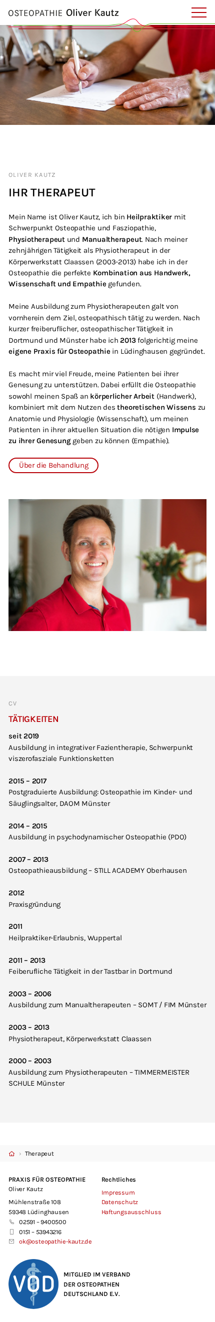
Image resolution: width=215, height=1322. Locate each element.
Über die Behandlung (53, 465)
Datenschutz (120, 1202)
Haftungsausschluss (132, 1212)
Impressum (118, 1192)
